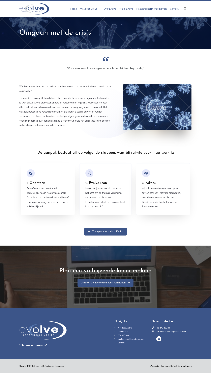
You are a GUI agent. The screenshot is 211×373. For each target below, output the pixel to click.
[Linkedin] (158, 338)
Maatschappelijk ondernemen (151, 8)
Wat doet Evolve (88, 8)
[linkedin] (186, 8)
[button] (105, 232)
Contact (174, 8)
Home (73, 8)
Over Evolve (110, 8)
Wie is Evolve (126, 8)
